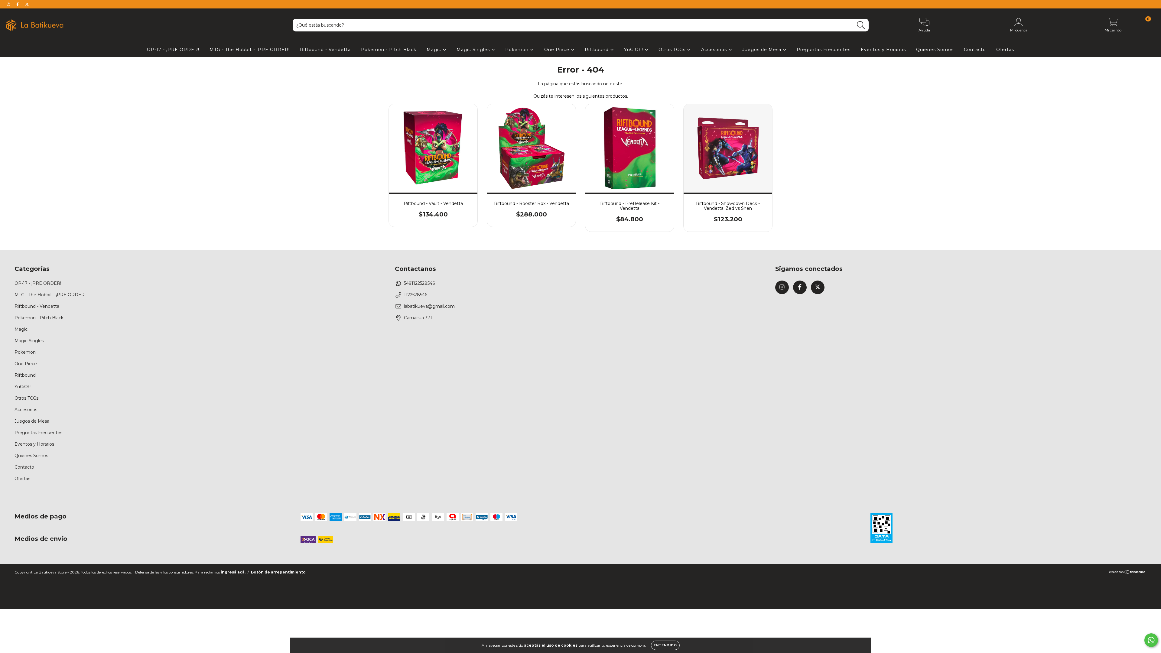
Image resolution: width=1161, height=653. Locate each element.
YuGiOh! (634, 49)
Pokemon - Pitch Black (388, 49)
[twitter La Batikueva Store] (27, 4)
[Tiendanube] (1127, 572)
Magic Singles (474, 49)
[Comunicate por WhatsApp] (1151, 640)
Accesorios (714, 49)
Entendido (665, 645)
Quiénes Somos (935, 49)
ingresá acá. (233, 572)
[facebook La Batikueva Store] (18, 4)
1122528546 (415, 294)
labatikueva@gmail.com (429, 306)
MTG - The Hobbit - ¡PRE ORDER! (250, 49)
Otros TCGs (673, 49)
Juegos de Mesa (762, 49)
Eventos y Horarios (883, 49)
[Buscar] (861, 25)
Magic (435, 49)
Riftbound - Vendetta (325, 49)
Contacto (975, 49)
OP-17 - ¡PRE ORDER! (173, 49)
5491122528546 (419, 283)
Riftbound (597, 49)
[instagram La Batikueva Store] (9, 4)
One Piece (557, 49)
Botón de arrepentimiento (278, 572)
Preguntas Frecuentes (823, 49)
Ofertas (1005, 49)
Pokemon (517, 49)
